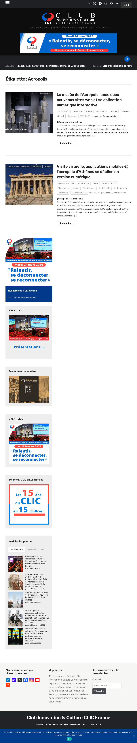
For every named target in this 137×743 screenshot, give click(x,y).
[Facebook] (100, 3)
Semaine (32, 549)
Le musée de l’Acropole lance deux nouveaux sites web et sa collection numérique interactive (89, 99)
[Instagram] (106, 3)
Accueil (39, 724)
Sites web (72, 116)
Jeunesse (77, 111)
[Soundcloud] (117, 3)
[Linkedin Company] (89, 3)
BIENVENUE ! (52, 724)
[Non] (133, 736)
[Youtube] (111, 3)
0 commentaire (110, 116)
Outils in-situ (104, 188)
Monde (89, 111)
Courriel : (97, 679)
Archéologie (83, 183)
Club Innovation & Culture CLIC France (68, 717)
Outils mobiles (120, 188)
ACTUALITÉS (63, 111)
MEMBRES (75, 724)
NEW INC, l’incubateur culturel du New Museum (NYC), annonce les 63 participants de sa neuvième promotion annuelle (36, 634)
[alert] (29, 297)
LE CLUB (64, 724)
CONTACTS (95, 724)
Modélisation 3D (109, 183)
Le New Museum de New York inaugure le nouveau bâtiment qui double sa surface (36, 596)
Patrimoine (63, 193)
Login (126, 5)
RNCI (85, 724)
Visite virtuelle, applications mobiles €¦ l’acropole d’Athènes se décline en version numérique (92, 171)
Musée (114, 111)
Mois (43, 549)
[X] (95, 3)
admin (98, 116)
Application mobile (66, 183)
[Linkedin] (14, 680)
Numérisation (89, 188)
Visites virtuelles (79, 193)
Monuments (101, 111)
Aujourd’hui (17, 549)
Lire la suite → (66, 143)
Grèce (95, 183)
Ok (69, 739)
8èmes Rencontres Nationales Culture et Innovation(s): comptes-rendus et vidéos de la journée (36, 561)
